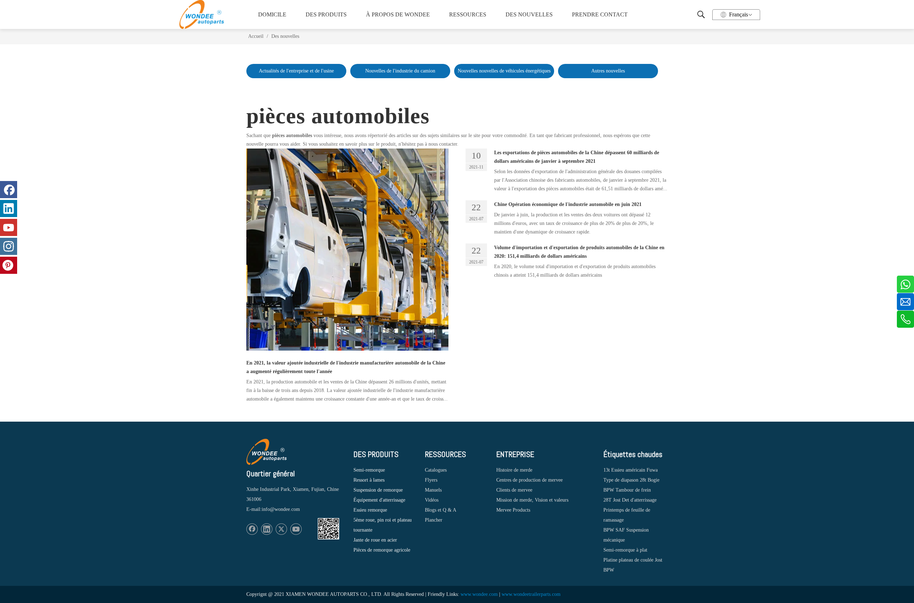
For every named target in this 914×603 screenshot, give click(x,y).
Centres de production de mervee (529, 480)
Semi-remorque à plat (625, 550)
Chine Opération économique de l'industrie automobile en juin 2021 (568, 204)
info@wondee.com (281, 509)
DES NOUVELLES (529, 14)
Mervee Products (513, 510)
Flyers (431, 480)
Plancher (433, 520)
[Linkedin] (266, 529)
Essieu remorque (370, 510)
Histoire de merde (514, 470)
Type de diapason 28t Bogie (631, 480)
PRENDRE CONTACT (599, 14)
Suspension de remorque (378, 490)
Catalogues (436, 470)
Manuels (433, 490)
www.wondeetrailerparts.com (531, 594)
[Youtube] (296, 529)
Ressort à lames (369, 480)
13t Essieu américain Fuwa (630, 470)
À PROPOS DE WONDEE (396, 14)
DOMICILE (272, 14)
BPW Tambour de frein (627, 490)
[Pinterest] (8, 265)
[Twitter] (281, 529)
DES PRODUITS (326, 14)
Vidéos (431, 500)
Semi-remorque (369, 470)
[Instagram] (8, 246)
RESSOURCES (467, 14)
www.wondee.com (479, 594)
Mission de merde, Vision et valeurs (532, 500)
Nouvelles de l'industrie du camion (400, 71)
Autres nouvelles (608, 71)
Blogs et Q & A (440, 510)
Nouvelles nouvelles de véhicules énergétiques (504, 71)
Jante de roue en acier (375, 540)
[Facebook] (252, 529)
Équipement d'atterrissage (379, 500)
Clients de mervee (514, 490)
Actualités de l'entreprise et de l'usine (296, 71)
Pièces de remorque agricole (381, 550)
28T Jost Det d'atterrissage (630, 500)
